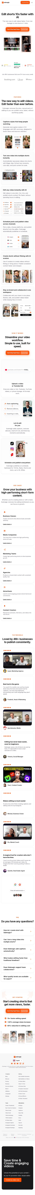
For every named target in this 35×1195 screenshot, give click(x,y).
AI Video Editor (22, 1081)
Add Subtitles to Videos (24, 1079)
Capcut (20, 1122)
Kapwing (21, 1127)
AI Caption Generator (23, 1088)
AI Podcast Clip (22, 1086)
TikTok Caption (8, 1117)
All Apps (20, 1105)
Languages (8, 1093)
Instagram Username (10, 1125)
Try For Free (25, 2)
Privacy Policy (12, 1135)
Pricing (7, 1081)
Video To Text (22, 1083)
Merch (6, 1088)
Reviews (7, 1083)
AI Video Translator (23, 1098)
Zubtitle (20, 1115)
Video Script (8, 1110)
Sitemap (7, 1096)
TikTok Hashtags (9, 1115)
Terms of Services (5, 1135)
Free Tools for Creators (10, 1108)
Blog (6, 1076)
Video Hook (8, 1112)
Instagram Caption (9, 1122)
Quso (20, 1117)
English (18, 1060)
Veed (20, 1120)
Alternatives (21, 1103)
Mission (7, 1079)
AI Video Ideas (8, 1120)
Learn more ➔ (7, 524)
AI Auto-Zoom (22, 1093)
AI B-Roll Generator (23, 1091)
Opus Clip (21, 1112)
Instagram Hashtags (10, 1127)
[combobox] (17, 1060)
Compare (21, 1108)
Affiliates (7, 1091)
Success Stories (9, 1086)
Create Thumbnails (9, 1105)
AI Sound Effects (22, 1096)
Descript (21, 1125)
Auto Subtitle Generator (24, 1076)
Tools (6, 1103)
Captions (21, 1110)
